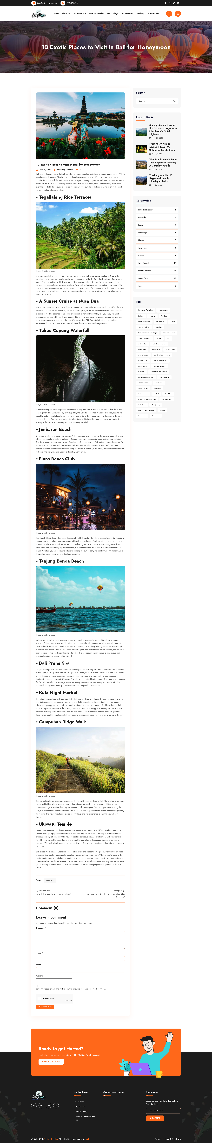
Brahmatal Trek (166, 399)
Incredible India (143, 355)
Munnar (159, 338)
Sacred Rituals (170, 349)
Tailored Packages (159, 366)
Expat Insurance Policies (145, 377)
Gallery (140, 13)
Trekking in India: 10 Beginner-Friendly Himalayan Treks (160, 178)
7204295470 (72, 3)
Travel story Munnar (144, 338)
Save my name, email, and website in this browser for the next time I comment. (71, 988)
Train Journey (156, 405)
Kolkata (140, 316)
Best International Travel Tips (147, 333)
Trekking (164, 316)
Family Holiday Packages (162, 355)
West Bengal (143, 263)
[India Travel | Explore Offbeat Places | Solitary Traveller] (38, 13)
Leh (168, 338)
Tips (140, 286)
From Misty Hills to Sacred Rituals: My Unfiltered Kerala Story (162, 147)
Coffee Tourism (143, 388)
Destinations (79, 13)
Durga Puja (157, 388)
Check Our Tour (51, 1061)
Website (39, 975)
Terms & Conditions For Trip (85, 1118)
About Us (66, 13)
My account (80, 1106)
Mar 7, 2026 (157, 154)
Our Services (127, 13)
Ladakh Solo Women (159, 344)
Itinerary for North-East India (147, 399)
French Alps (142, 349)
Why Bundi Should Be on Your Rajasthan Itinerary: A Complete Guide (163, 162)
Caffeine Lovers (143, 394)
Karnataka (142, 217)
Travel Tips (168, 394)
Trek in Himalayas (144, 327)
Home (56, 13)
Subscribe (155, 1118)
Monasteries (142, 416)
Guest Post (50, 880)
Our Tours (79, 1101)
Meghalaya (142, 232)
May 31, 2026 (157, 138)
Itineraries (141, 372)
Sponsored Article (169, 333)
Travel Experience (143, 383)
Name (39, 953)
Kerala (140, 225)
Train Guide (142, 405)
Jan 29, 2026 (157, 169)
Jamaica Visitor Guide (160, 361)
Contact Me (153, 13)
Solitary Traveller (51, 1138)
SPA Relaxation (164, 377)
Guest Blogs (112, 13)
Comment (41, 928)
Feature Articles (96, 13)
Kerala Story (156, 349)
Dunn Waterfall (142, 366)
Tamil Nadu (142, 247)
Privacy (157, 1138)
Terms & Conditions (173, 1138)
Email (39, 964)
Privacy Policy (81, 1111)
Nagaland (142, 240)
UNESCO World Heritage (146, 410)
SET (87, 1138)
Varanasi (141, 255)
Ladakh (162, 410)
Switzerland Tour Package (159, 372)
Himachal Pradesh (145, 209)
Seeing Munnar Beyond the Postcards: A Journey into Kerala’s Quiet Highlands (163, 129)
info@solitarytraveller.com (47, 3)
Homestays (155, 416)
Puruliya (152, 316)
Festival (156, 394)
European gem (142, 361)
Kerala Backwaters (144, 322)
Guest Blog (159, 383)
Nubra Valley (142, 344)
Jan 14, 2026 (157, 185)
